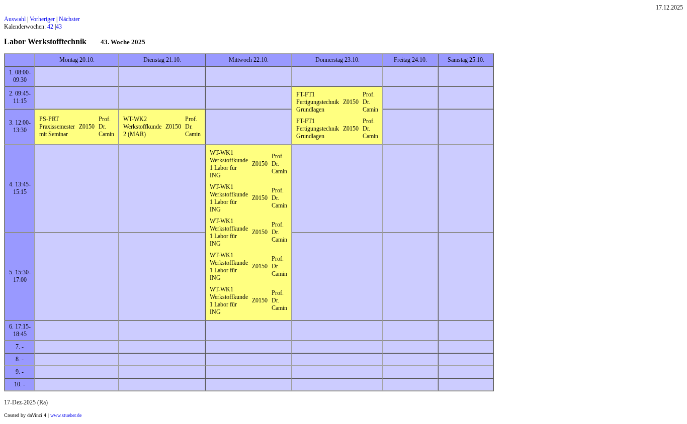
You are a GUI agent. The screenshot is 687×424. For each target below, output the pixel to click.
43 (59, 26)
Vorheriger (42, 19)
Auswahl (15, 19)
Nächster (69, 19)
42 (50, 26)
